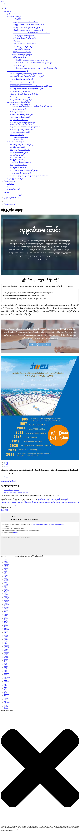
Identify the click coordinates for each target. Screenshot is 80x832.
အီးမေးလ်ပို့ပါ (4, 510)
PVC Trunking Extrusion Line (17, 157)
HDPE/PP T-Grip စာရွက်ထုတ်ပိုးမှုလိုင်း (20, 132)
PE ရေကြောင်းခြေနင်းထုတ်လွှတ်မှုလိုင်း (20, 162)
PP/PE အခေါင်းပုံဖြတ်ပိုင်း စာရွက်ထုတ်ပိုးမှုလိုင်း (22, 122)
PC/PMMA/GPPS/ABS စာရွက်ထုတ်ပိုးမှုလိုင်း (22, 114)
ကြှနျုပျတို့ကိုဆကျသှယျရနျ (11, 197)
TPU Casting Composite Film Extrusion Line (21, 84)
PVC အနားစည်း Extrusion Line (18, 167)
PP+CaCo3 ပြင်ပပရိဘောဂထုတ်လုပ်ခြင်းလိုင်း (22, 144)
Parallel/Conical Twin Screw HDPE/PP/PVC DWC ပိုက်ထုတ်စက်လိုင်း (34, 62)
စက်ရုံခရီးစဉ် (10, 184)
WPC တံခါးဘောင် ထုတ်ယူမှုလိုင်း (19, 152)
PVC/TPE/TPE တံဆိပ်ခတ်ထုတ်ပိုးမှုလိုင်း (21, 173)
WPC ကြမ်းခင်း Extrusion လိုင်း (18, 159)
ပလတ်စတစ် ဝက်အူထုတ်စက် (24, 504)
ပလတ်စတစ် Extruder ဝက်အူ (8, 504)
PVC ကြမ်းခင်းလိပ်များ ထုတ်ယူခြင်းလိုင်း (21, 99)
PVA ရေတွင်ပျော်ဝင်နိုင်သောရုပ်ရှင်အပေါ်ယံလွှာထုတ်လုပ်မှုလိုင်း (27, 88)
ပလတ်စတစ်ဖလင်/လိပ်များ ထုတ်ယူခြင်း (17, 71)
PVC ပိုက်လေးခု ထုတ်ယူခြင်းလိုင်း (22, 52)
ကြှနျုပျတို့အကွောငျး (9, 181)
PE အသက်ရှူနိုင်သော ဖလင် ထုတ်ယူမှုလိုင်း (21, 96)
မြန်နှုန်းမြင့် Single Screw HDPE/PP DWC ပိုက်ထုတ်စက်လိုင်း (32, 60)
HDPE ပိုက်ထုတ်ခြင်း (15, 19)
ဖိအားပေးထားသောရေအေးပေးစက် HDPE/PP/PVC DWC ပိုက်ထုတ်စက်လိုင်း (36, 68)
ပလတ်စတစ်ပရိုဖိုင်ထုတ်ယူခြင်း (15, 141)
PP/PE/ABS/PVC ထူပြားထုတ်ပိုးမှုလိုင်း (20, 117)
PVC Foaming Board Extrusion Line (19, 137)
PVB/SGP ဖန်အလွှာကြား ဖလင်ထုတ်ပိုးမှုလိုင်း (22, 79)
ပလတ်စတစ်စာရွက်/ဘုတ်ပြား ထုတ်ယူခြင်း (18, 102)
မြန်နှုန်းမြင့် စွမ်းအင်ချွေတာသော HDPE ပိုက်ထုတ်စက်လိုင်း (28, 24)
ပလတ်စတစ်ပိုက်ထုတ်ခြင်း (14, 16)
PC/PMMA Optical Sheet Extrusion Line (20, 104)
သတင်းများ (7, 192)
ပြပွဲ (8, 186)
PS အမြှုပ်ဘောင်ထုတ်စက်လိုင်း (18, 165)
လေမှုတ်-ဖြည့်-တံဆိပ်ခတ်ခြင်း (15, 178)
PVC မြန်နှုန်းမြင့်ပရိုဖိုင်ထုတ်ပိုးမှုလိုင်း (20, 150)
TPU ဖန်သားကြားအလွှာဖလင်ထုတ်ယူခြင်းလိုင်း (22, 81)
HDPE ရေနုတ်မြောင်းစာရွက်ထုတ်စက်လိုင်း (21, 129)
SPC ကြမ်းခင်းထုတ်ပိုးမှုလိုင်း (17, 147)
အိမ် (5, 8)
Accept (2, 830)
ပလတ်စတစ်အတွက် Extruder (8, 502)
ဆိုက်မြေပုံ (58, 499)
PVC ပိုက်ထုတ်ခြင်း (15, 41)
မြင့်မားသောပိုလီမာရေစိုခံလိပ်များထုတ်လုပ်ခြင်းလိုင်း (24, 94)
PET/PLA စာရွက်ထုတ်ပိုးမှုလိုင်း (18, 109)
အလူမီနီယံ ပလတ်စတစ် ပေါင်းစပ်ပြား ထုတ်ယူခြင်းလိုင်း (25, 126)
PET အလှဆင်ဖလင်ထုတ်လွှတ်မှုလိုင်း (20, 91)
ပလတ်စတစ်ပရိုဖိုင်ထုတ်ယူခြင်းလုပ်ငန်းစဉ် (28, 502)
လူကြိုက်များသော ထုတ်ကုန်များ (45, 499)
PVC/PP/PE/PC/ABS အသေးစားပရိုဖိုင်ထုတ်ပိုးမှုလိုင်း (24, 170)
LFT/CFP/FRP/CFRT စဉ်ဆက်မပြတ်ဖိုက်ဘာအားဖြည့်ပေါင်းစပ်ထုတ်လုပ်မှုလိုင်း (31, 106)
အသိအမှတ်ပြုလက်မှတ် (13, 189)
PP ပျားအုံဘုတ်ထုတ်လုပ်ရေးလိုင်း (19, 120)
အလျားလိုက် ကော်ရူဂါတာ (20, 65)
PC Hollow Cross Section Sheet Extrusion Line (21, 125)
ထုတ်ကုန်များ (7, 11)
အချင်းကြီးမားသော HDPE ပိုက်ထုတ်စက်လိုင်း (25, 22)
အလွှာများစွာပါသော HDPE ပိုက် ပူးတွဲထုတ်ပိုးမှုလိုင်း (27, 27)
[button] (40, 344)
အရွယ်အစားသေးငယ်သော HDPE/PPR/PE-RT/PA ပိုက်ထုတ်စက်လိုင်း (31, 33)
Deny (7, 830)
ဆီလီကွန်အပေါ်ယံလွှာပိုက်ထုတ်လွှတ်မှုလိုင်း (24, 38)
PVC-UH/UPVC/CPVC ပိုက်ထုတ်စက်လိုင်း (24, 43)
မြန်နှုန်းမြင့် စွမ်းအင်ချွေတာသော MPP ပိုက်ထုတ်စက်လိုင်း (28, 30)
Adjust (10, 830)
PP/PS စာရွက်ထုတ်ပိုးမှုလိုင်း (17, 111)
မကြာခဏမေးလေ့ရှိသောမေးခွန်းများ (14, 194)
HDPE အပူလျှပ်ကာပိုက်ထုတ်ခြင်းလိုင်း (23, 35)
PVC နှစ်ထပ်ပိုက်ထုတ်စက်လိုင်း (21, 49)
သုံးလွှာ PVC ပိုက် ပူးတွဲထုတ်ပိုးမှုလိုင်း (23, 46)
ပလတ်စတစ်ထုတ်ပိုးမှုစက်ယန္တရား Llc (50, 502)
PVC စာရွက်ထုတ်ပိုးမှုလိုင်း (17, 135)
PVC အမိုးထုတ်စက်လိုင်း (16, 139)
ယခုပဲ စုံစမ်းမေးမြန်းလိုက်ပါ (8, 481)
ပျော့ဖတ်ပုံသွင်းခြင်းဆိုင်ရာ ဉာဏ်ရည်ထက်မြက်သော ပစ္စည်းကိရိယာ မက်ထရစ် (28, 175)
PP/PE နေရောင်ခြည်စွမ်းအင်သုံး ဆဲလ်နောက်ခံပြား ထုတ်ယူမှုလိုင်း (27, 76)
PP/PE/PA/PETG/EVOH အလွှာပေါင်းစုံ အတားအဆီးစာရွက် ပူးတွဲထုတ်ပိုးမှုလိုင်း (31, 86)
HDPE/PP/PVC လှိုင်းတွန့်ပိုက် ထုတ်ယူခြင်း (21, 54)
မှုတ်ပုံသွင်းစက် (11, 14)
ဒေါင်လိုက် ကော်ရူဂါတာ (19, 57)
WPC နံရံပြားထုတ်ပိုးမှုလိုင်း (17, 155)
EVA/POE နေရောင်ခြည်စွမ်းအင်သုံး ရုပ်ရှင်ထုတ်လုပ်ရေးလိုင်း (26, 73)
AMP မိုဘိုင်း (65, 499)
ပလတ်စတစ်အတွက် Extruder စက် (70, 502)
